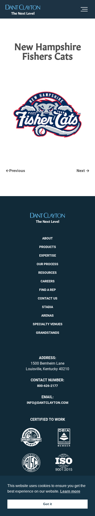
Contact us (47, 298)
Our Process (47, 263)
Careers (48, 281)
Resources (47, 272)
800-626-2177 (47, 385)
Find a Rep (47, 289)
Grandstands (47, 332)
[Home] (23, 10)
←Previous (15, 170)
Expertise (47, 255)
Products (47, 246)
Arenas (47, 315)
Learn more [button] (70, 491)
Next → (83, 170)
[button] (85, 9)
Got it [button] (47, 504)
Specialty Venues (47, 323)
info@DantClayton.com (47, 402)
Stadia (47, 306)
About (47, 238)
